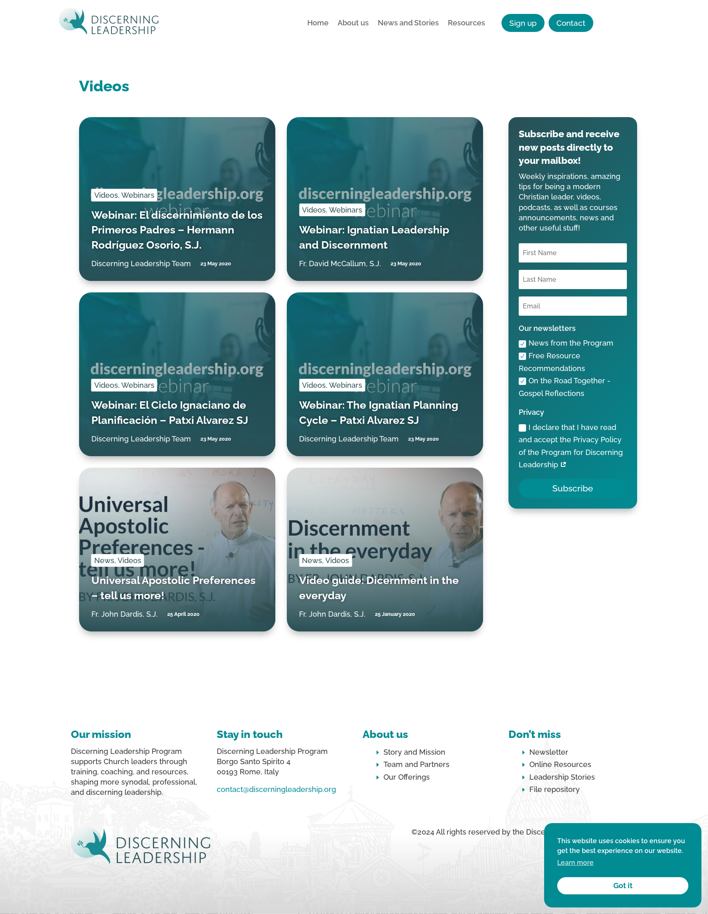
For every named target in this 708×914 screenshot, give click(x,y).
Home (318, 23)
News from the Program (571, 343)
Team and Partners (416, 764)
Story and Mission (414, 752)
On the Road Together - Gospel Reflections (564, 387)
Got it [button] (623, 885)
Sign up (523, 22)
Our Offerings (407, 777)
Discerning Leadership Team (141, 263)
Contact (570, 22)
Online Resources (560, 764)
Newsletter (548, 752)
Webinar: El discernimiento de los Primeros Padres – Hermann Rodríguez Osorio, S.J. (177, 230)
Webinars (137, 195)
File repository (554, 789)
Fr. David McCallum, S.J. (340, 263)
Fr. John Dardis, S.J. (124, 614)
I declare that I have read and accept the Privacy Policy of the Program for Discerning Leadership (571, 446)
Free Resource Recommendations (552, 362)
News (104, 560)
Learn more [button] (575, 862)
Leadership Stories (562, 777)
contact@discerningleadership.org (276, 789)
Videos (106, 195)
